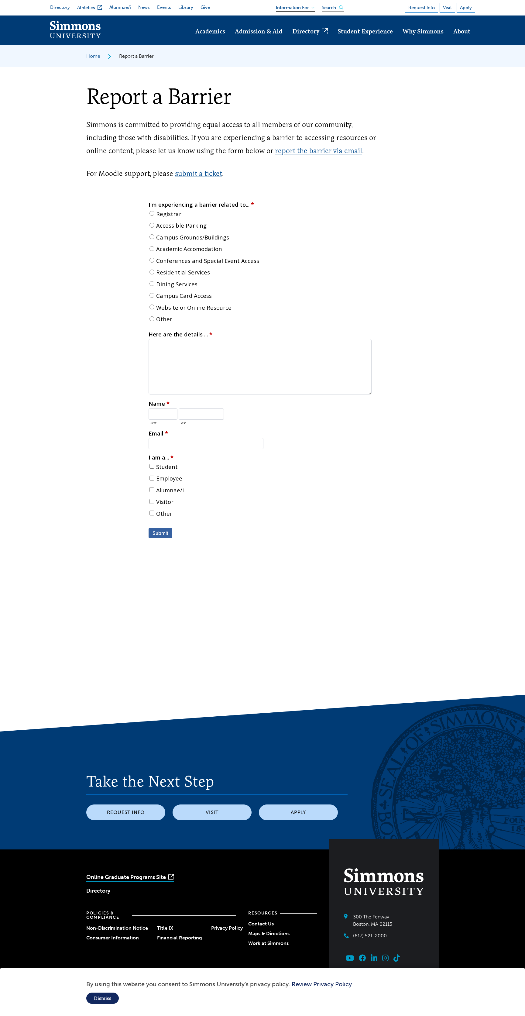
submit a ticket (198, 173)
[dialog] (262, 992)
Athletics (86, 7)
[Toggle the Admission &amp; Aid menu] (259, 39)
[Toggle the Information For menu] (293, 6)
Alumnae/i (120, 7)
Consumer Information (112, 938)
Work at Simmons (268, 943)
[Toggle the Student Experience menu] (365, 39)
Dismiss (102, 998)
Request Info (421, 7)
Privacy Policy (227, 928)
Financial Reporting (179, 938)
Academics (210, 31)
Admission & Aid (259, 31)
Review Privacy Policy (322, 984)
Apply (466, 7)
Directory (60, 7)
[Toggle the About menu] (462, 39)
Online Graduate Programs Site (126, 877)
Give (205, 7)
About (461, 31)
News (144, 7)
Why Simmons (423, 31)
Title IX (165, 928)
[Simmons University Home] (75, 37)
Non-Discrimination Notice (117, 928)
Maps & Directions (269, 933)
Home (93, 56)
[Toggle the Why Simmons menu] (423, 39)
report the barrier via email (318, 150)
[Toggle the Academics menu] (210, 39)
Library (185, 7)
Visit (447, 7)
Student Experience (365, 31)
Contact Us (261, 924)
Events (164, 7)
